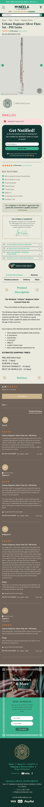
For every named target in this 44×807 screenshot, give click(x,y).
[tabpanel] (22, 65)
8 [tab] (14, 94)
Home (11, 764)
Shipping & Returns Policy (22, 766)
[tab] (35, 411)
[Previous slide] (2, 65)
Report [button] (22, 453)
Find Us (31, 764)
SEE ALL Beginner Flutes (10, 34)
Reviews (34, 275)
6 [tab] (11, 94)
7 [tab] (13, 94)
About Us (21, 764)
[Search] (41, 15)
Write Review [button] (22, 396)
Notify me (22, 148)
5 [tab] (9, 94)
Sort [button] (4, 405)
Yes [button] (18, 453)
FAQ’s (37, 280)
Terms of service (22, 769)
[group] (22, 386)
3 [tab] (5, 94)
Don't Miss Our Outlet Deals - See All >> (22, 2)
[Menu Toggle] (3, 7)
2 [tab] (3, 94)
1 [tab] (2, 94)
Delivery (26, 280)
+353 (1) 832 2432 (23, 789)
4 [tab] (7, 94)
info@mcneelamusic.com (23, 792)
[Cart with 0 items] (40, 7)
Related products (11, 280)
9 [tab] (16, 94)
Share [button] (26, 453)
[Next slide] (41, 65)
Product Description (14, 275)
